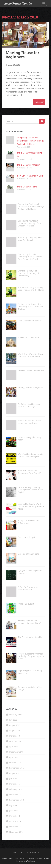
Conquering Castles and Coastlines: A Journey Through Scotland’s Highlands (30, 140)
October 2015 (15, 762)
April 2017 (13, 746)
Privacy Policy (33, 853)
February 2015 (15, 789)
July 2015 (13, 778)
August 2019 (14, 725)
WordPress (30, 861)
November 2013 (16, 832)
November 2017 (16, 741)
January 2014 (15, 821)
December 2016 (16, 752)
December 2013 (16, 826)
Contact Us (17, 853)
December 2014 (16, 794)
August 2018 (14, 730)
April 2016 (13, 757)
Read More (39, 102)
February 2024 (15, 714)
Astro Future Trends (18, 3)
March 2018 (14, 736)
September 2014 (16, 800)
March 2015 (14, 784)
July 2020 (13, 720)
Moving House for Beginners (22, 54)
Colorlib (46, 858)
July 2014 (13, 805)
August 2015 (14, 773)
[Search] (42, 121)
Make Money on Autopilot (28, 165)
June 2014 (13, 810)
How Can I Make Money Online (30, 175)
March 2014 (14, 816)
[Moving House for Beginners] (25, 35)
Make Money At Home (27, 186)
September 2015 (16, 768)
